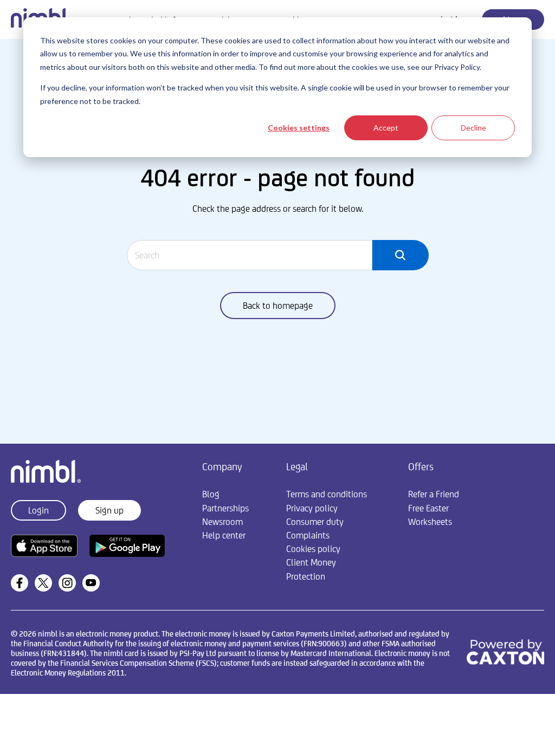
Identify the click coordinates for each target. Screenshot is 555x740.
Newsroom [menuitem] (222, 521)
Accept (385, 127)
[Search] (400, 255)
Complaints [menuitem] (308, 535)
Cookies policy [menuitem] (313, 548)
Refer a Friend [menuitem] (433, 494)
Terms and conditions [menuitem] (326, 494)
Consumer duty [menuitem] (315, 521)
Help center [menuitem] (224, 535)
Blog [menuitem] (211, 494)
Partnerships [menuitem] (225, 508)
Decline (473, 127)
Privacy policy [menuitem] (312, 508)
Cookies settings (299, 127)
